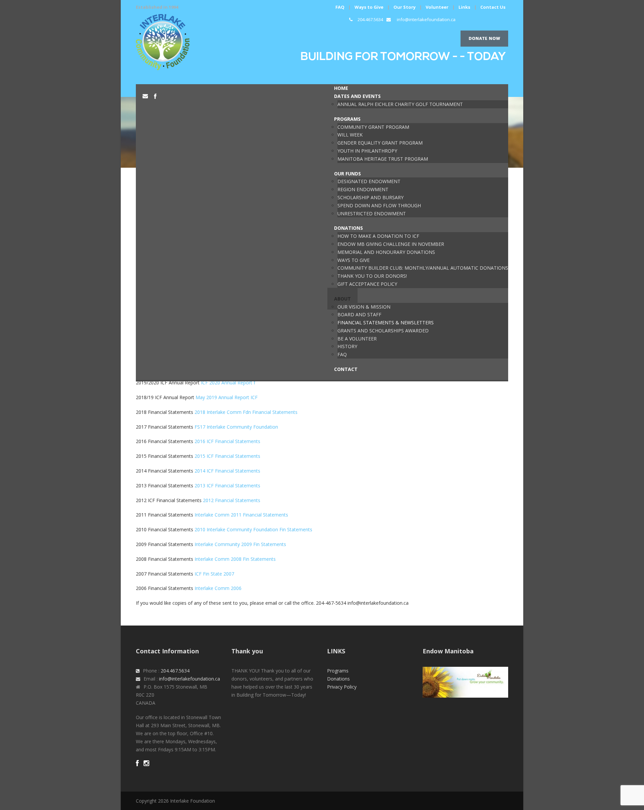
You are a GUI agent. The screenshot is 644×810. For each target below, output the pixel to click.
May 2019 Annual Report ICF (227, 397)
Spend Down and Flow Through (379, 205)
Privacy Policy (342, 687)
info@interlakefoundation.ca (426, 19)
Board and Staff (359, 314)
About (342, 298)
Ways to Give (369, 7)
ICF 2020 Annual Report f (228, 382)
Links (464, 7)
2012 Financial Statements (231, 500)
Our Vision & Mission (363, 307)
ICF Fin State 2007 (214, 574)
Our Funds (347, 173)
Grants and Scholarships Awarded (383, 330)
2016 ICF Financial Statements (227, 441)
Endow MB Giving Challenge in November (390, 244)
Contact (346, 369)
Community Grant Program (373, 127)
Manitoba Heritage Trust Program (382, 159)
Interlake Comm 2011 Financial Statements (241, 514)
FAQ (339, 7)
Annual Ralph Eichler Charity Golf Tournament (400, 104)
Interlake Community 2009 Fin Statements (240, 544)
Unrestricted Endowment (371, 213)
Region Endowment (362, 189)
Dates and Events (357, 96)
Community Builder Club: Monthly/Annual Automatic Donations (422, 268)
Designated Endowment (368, 181)
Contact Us (492, 7)
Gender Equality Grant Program (380, 143)
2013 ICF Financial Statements (227, 485)
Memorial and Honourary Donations (386, 252)
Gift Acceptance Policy (367, 284)
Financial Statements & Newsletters (385, 322)
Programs (337, 670)
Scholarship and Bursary (370, 197)
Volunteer (437, 7)
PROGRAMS (347, 119)
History (347, 346)
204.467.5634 (370, 19)
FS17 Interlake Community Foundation (236, 427)
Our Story (404, 7)
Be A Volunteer (357, 338)
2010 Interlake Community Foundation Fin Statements (253, 529)
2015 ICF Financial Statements (227, 456)
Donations (348, 228)
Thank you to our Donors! (372, 276)
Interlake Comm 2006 (218, 588)
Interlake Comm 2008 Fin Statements (235, 559)
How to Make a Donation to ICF (378, 236)
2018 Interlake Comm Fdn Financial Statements (246, 412)
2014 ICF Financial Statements (227, 471)
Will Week (350, 134)
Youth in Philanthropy (367, 151)
